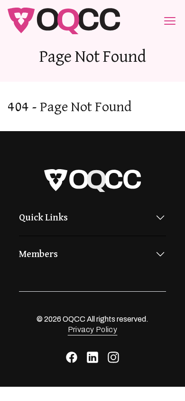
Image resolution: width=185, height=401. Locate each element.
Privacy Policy (93, 329)
